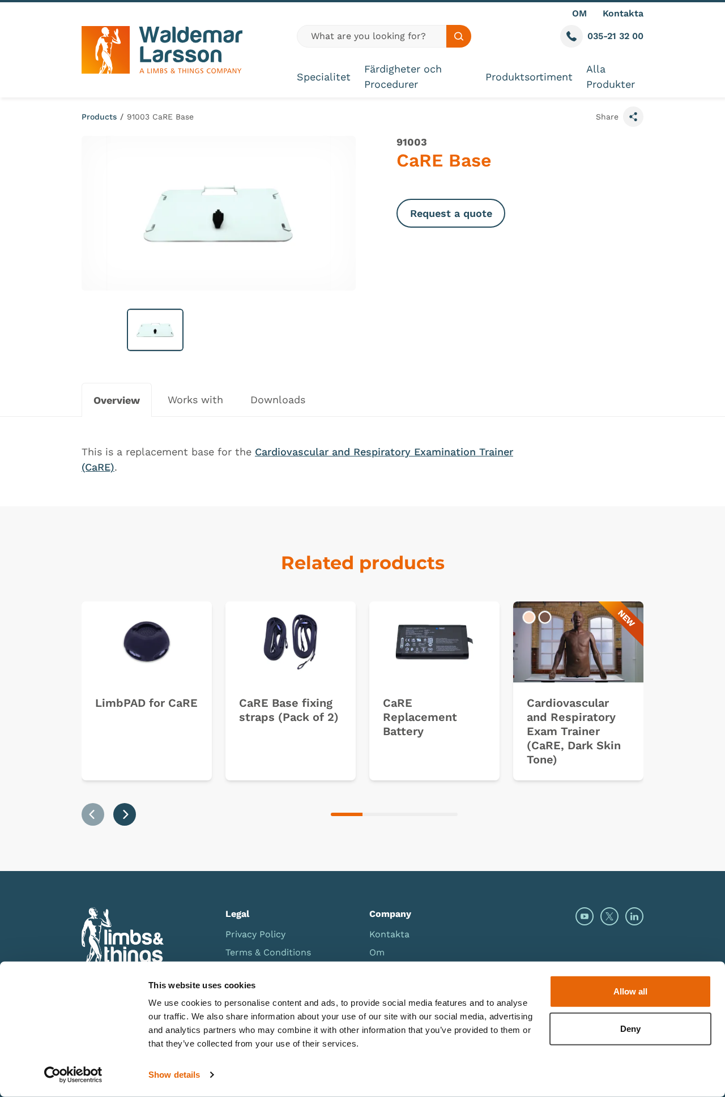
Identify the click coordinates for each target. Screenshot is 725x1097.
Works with (195, 399)
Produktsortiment (529, 77)
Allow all (630, 991)
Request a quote (451, 213)
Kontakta (623, 13)
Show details (174, 1074)
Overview (116, 400)
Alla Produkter (610, 76)
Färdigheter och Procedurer (403, 76)
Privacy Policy (255, 934)
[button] (155, 330)
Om (377, 952)
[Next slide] (124, 814)
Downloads (277, 399)
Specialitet (324, 77)
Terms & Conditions (268, 952)
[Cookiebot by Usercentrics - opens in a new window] (73, 1074)
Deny (630, 1028)
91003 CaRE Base (160, 116)
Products (99, 116)
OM (579, 13)
